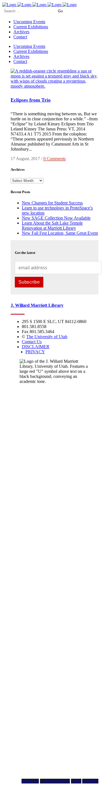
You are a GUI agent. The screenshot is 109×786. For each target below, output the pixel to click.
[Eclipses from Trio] (54, 86)
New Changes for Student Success (52, 202)
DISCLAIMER (35, 346)
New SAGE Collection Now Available (56, 218)
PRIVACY (35, 351)
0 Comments (54, 158)
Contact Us (32, 341)
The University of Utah (46, 336)
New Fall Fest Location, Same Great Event (60, 233)
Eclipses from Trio (31, 100)
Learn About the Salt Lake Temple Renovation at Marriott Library (52, 225)
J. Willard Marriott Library (37, 305)
